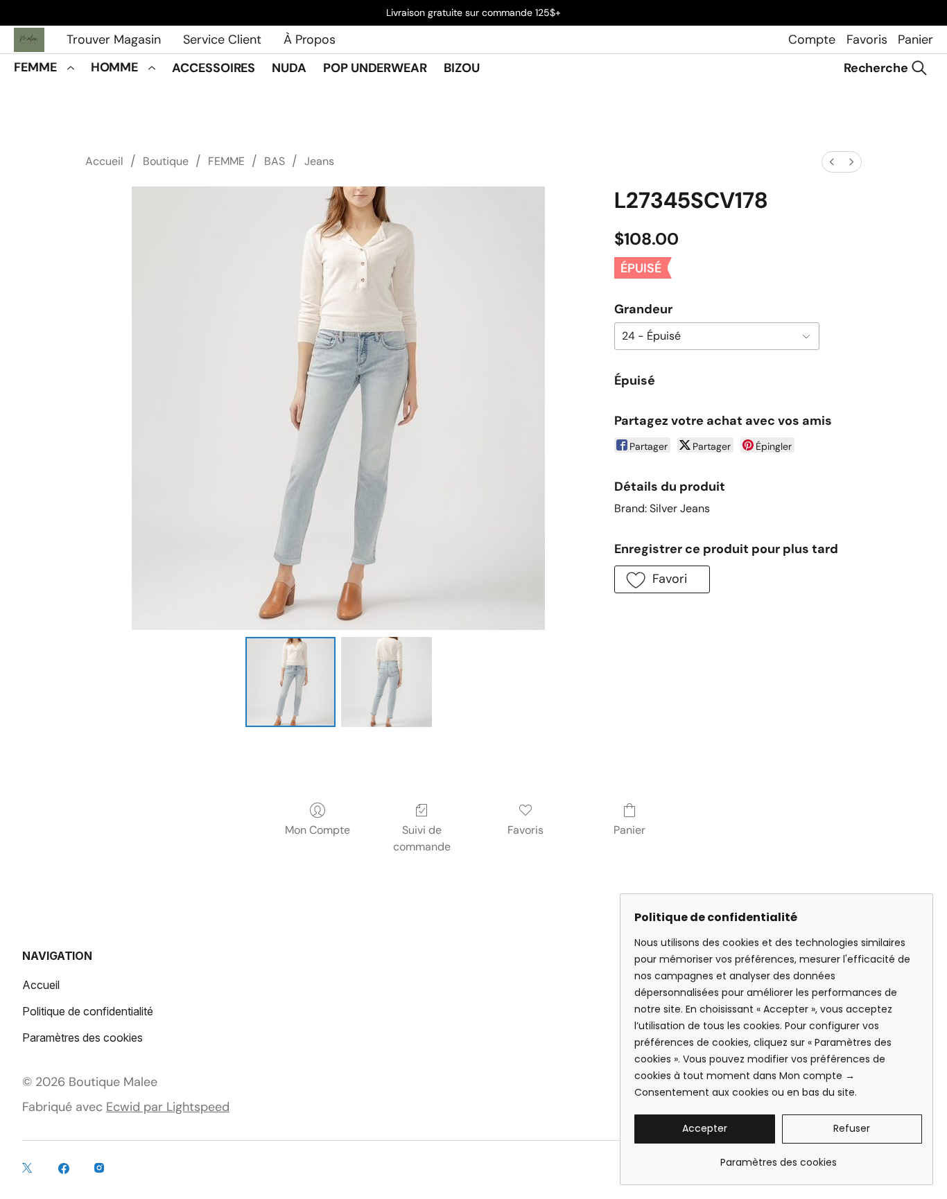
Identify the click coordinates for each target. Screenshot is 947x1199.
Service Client (222, 39)
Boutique (166, 161)
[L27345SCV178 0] (290, 682)
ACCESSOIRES (213, 68)
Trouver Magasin (114, 39)
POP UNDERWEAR (375, 68)
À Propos (310, 39)
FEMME (35, 67)
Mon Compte (317, 830)
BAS (274, 161)
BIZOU (462, 68)
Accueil (104, 161)
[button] (662, 579)
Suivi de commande (422, 838)
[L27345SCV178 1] (386, 682)
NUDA (289, 68)
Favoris (866, 39)
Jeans (319, 161)
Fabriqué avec (125, 1107)
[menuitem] (832, 162)
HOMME (115, 67)
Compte (811, 39)
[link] (778, 1157)
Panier (915, 39)
